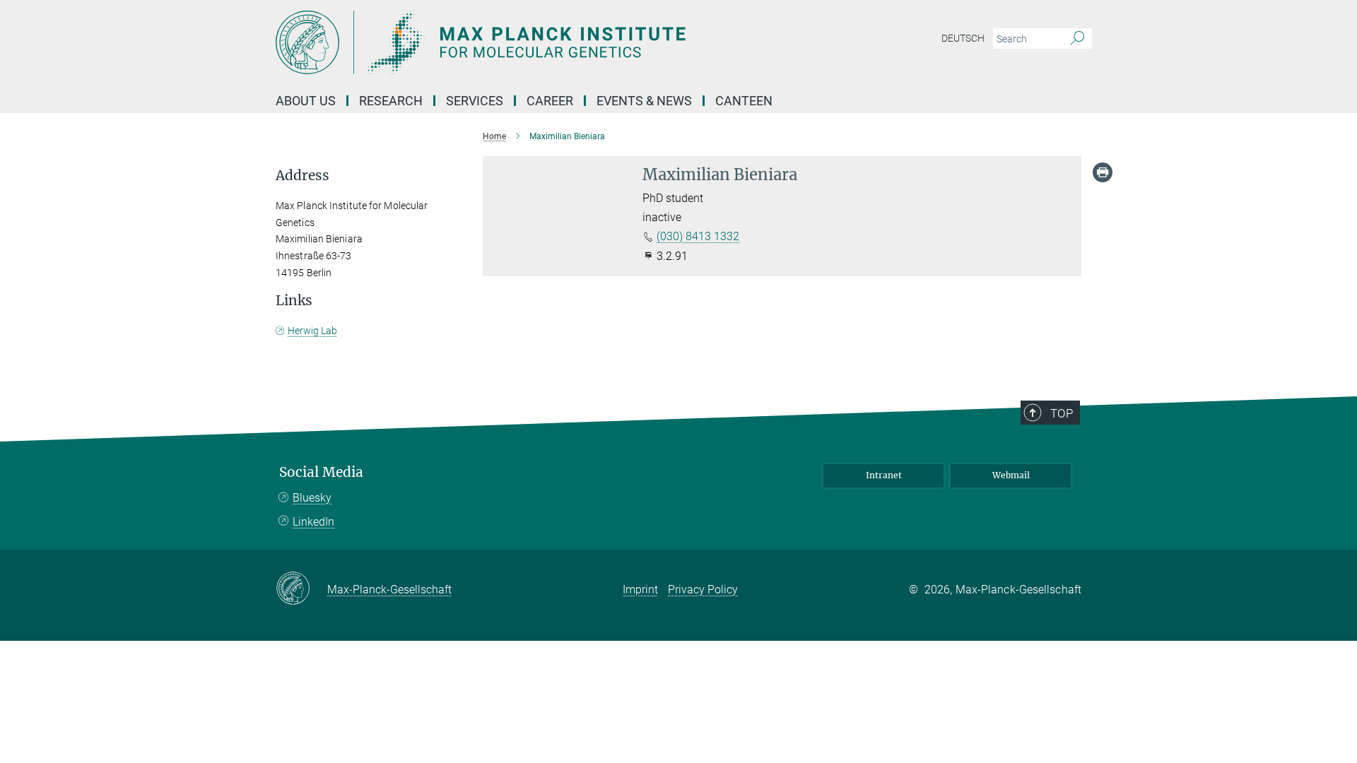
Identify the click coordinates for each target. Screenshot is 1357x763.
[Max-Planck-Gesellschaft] (301, 589)
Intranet (884, 475)
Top (1061, 413)
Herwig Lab (312, 330)
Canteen (744, 100)
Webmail (1011, 475)
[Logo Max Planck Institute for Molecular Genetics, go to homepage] (541, 42)
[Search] (1077, 39)
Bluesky (312, 497)
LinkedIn (313, 521)
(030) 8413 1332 (698, 236)
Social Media (321, 472)
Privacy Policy (703, 589)
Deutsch (963, 38)
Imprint (640, 589)
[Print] (1102, 172)
